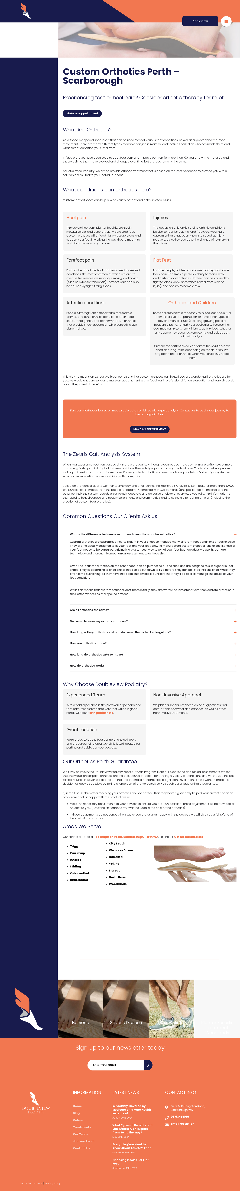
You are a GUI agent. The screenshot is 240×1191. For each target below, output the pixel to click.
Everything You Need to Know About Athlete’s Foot (131, 1146)
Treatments (82, 1127)
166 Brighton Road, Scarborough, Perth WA (126, 837)
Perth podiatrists (100, 713)
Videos (78, 1120)
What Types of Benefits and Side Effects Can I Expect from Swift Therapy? (132, 1129)
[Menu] (226, 21)
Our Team (80, 1134)
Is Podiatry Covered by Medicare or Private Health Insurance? (131, 1109)
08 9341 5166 (180, 1117)
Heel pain (76, 218)
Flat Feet (162, 260)
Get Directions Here (188, 837)
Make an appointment (82, 113)
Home (77, 1106)
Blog (76, 1113)
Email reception (182, 1124)
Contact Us (81, 1148)
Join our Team (83, 1141)
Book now (200, 21)
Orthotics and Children (192, 303)
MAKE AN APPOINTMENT (149, 429)
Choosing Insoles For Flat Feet (130, 1162)
